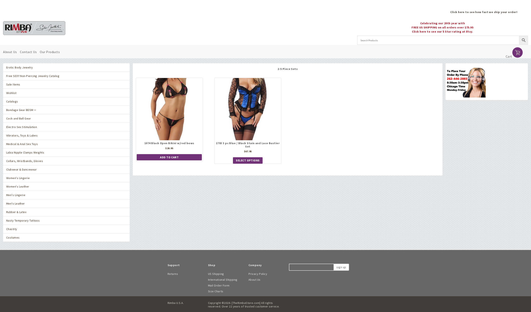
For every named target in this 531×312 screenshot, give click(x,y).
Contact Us (28, 52)
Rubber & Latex (16, 212)
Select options (247, 160)
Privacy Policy (257, 274)
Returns (173, 274)
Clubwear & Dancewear (21, 169)
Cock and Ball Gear (18, 118)
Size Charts (215, 291)
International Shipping (222, 280)
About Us (10, 52)
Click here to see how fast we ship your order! (483, 12)
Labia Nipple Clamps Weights (25, 152)
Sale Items (13, 84)
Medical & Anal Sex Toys (22, 144)
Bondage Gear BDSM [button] (20, 110)
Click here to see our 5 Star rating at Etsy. (442, 31)
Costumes (13, 237)
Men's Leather (15, 203)
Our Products (50, 52)
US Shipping (216, 274)
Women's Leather (17, 186)
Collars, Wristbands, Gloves (24, 161)
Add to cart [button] (169, 157)
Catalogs (12, 101)
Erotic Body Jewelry (19, 67)
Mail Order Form (219, 285)
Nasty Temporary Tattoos (23, 220)
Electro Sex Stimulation (21, 127)
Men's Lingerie (15, 195)
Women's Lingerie (18, 178)
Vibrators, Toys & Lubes (22, 135)
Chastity (11, 229)
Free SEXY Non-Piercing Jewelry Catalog (32, 76)
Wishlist (11, 93)
